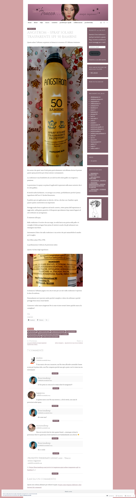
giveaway (93, 114)
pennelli (93, 123)
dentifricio (93, 108)
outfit (92, 120)
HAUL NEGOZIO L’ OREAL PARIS (94, 177)
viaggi (92, 146)
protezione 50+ (33, 334)
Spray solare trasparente (51, 336)
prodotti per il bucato (96, 129)
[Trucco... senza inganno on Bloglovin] (95, 217)
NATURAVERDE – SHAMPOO (98, 181)
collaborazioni (78, 22)
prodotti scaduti (95, 131)
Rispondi (55, 373)
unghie (92, 144)
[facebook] (101, 23)
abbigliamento (94, 97)
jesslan (39, 357)
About (36, 22)
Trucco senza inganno (50, 11)
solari (31, 329)
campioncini (94, 101)
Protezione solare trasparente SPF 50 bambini (54, 334)
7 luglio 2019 (31, 28)
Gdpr (41, 22)
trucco (47, 22)
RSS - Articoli (94, 73)
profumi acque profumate (97, 133)
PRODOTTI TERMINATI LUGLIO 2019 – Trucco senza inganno (49, 459)
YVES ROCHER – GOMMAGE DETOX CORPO (97, 190)
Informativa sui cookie (27, 495)
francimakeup (72, 331)
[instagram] (104, 23)
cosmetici (54, 22)
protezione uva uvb (34, 336)
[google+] (107, 23)
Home (30, 22)
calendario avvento (96, 99)
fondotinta (93, 112)
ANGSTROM (32, 331)
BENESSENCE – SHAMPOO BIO (94, 174)
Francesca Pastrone (58, 331)
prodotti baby (89, 22)
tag (91, 138)
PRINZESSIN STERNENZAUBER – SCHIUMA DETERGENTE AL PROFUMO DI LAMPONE (97, 185)
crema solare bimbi (43, 331)
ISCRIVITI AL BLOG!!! (97, 30)
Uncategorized (94, 142)
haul (92, 116)
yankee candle (94, 148)
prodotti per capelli (65, 22)
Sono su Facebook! (96, 82)
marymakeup (42, 425)
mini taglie (93, 118)
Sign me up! (94, 53)
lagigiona (40, 393)
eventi (92, 110)
